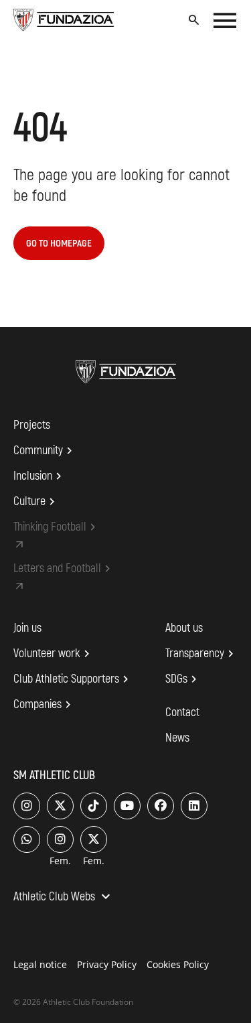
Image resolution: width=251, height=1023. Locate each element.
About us (184, 628)
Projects (31, 425)
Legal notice (40, 964)
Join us (27, 628)
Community (44, 451)
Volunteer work (53, 654)
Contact (182, 712)
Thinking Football (56, 527)
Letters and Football (63, 569)
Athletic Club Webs (63, 897)
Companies (44, 705)
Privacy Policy (107, 964)
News (177, 738)
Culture (36, 502)
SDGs (183, 679)
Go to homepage (59, 243)
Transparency (201, 654)
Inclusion (39, 476)
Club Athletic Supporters (73, 679)
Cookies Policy (178, 964)
